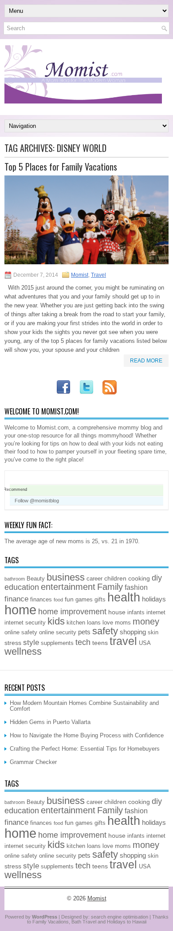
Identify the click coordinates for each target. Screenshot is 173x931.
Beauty (36, 579)
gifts (100, 600)
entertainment (68, 587)
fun (69, 599)
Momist (79, 275)
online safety (20, 632)
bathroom (14, 578)
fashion (136, 587)
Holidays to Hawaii (126, 921)
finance (16, 598)
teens (100, 642)
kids (56, 621)
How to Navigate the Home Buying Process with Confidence (87, 735)
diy (157, 577)
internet (155, 612)
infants (136, 612)
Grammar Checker (33, 762)
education (21, 587)
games (84, 600)
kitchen (76, 623)
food (58, 599)
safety (105, 631)
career (94, 579)
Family (110, 587)
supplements (57, 643)
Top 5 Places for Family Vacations (60, 166)
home (20, 609)
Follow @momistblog (37, 500)
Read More (146, 361)
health (123, 597)
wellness (23, 651)
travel (123, 641)
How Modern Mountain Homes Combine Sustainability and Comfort (84, 706)
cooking (139, 578)
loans (94, 623)
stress (12, 642)
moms (123, 623)
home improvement (72, 611)
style (31, 642)
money (146, 621)
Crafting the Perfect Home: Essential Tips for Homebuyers (85, 748)
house (117, 612)
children (115, 578)
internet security (25, 623)
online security (57, 632)
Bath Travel (83, 921)
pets (84, 632)
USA (145, 643)
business (66, 577)
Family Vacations (50, 921)
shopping (133, 632)
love (107, 623)
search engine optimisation (119, 916)
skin (153, 632)
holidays (154, 599)
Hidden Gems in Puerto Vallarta (50, 722)
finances (41, 600)
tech (82, 642)
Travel (98, 275)
